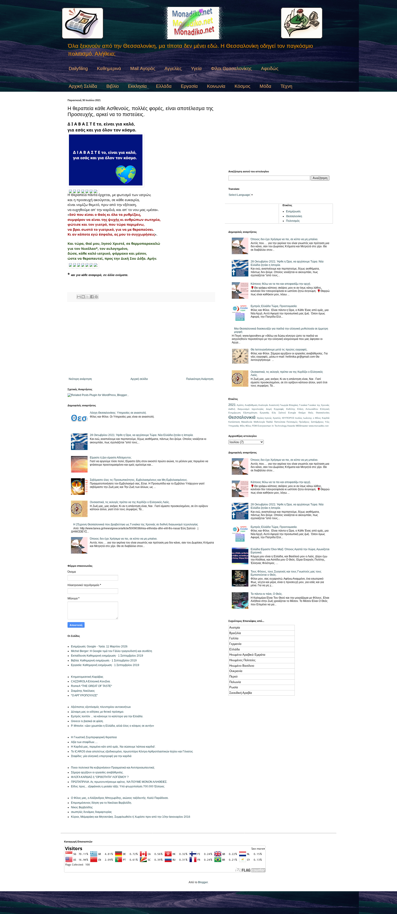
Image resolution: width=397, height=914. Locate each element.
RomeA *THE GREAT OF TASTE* (91, 686)
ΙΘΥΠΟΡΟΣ (288, 418)
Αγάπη (240, 405)
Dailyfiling (78, 68)
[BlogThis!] (83, 296)
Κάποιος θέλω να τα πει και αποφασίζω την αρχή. (281, 283)
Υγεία (196, 68)
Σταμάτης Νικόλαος (83, 690)
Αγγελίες (173, 68)
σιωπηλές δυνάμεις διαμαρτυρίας (91, 812)
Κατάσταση (234, 422)
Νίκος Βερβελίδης (82, 807)
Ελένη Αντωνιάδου (307, 409)
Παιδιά (269, 422)
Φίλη (242, 425)
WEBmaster (302, 425)
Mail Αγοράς (142, 68)
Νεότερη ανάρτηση (80, 379)
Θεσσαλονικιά (241, 417)
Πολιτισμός (293, 220)
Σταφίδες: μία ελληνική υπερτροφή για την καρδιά (101, 756)
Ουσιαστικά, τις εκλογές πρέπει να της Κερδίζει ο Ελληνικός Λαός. (130, 502)
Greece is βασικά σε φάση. (87, 721)
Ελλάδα (164, 86)
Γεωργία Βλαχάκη (289, 405)
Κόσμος (242, 86)
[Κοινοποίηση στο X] (87, 296)
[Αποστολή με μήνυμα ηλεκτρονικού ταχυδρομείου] (79, 296)
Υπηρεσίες (233, 425)
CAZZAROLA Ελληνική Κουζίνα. (91, 681)
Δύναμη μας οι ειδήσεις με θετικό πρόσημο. (97, 711)
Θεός (310, 412)
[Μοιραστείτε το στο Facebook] (92, 296)
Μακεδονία (246, 422)
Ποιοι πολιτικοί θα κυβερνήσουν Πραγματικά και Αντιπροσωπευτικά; (113, 767)
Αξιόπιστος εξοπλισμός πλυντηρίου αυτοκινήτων (101, 707)
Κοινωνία (216, 86)
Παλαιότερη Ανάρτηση (199, 379)
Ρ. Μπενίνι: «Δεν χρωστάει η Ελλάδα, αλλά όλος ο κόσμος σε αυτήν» (112, 725)
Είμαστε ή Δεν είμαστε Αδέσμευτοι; (110, 457)
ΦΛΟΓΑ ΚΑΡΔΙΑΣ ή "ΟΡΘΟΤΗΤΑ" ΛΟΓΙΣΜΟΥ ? (100, 777)
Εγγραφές (279, 409)
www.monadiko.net (319, 425)
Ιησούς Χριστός (273, 418)
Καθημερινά (109, 68)
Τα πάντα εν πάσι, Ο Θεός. (267, 593)
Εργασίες (264, 412)
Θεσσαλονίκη (294, 216)
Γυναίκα (303, 405)
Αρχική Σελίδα (83, 86)
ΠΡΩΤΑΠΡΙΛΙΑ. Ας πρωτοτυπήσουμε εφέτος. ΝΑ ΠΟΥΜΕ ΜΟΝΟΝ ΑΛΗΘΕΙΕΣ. (119, 781)
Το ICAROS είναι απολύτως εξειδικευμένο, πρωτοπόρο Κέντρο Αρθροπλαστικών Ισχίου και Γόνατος (132, 751)
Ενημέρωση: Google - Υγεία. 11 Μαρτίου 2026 (99, 646)
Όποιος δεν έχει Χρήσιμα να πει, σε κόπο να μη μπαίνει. (123, 538)
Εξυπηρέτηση (250, 412)
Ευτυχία (292, 412)
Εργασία (189, 86)
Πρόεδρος (304, 422)
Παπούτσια (279, 422)
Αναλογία (263, 405)
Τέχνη (286, 86)
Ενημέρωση (293, 211)
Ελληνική (324, 409)
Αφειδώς (269, 68)
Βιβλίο (112, 86)
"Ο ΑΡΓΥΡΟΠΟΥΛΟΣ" (84, 695)
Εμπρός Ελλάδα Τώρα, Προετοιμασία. (274, 306)
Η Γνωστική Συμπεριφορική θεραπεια (94, 737)
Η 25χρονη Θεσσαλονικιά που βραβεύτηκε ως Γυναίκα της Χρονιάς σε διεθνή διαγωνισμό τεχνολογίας (135, 524)
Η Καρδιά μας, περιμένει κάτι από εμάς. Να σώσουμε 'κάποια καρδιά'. (113, 746)
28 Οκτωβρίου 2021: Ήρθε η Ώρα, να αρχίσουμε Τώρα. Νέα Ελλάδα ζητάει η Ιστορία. (141, 435)
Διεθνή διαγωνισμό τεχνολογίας (246, 409)
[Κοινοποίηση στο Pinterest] (96, 296)
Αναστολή (274, 405)
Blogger (203, 882)
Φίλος (248, 425)
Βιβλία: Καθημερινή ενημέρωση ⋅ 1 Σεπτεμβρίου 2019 (104, 660)
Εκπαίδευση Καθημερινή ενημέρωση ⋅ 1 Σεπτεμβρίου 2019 (107, 655)
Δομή (269, 409)
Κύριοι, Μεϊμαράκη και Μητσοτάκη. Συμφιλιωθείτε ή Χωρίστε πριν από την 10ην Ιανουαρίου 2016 (130, 816)
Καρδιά (325, 418)
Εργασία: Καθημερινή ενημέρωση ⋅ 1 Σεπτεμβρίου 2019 (105, 665)
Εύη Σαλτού (279, 412)
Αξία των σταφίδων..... (84, 742)
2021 (232, 405)
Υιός (327, 422)
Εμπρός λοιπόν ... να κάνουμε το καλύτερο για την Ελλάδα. (107, 716)
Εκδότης (290, 409)
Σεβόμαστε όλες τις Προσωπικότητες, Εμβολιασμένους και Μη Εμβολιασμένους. (139, 479)
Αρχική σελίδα (139, 379)
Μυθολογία (259, 422)
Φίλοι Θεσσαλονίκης (231, 68)
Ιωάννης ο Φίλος (312, 418)
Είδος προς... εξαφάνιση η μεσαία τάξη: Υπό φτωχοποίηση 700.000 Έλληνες (117, 786)
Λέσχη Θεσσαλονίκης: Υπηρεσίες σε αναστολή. (118, 412)
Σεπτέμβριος (317, 422)
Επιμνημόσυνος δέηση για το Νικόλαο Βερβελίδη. (101, 802)
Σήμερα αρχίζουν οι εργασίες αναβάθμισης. (97, 772)
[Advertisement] (141, 339)
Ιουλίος (298, 418)
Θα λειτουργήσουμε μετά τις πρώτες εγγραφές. (279, 349)
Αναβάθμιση (251, 405)
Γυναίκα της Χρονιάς (318, 405)
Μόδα (265, 86)
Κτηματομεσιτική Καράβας (87, 676)
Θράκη (260, 418)
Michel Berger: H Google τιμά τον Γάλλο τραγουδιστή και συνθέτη (111, 651)
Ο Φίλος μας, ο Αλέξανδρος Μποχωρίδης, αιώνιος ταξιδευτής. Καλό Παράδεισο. (120, 798)
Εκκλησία (137, 86)
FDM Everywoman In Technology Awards (273, 425)
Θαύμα (302, 412)
